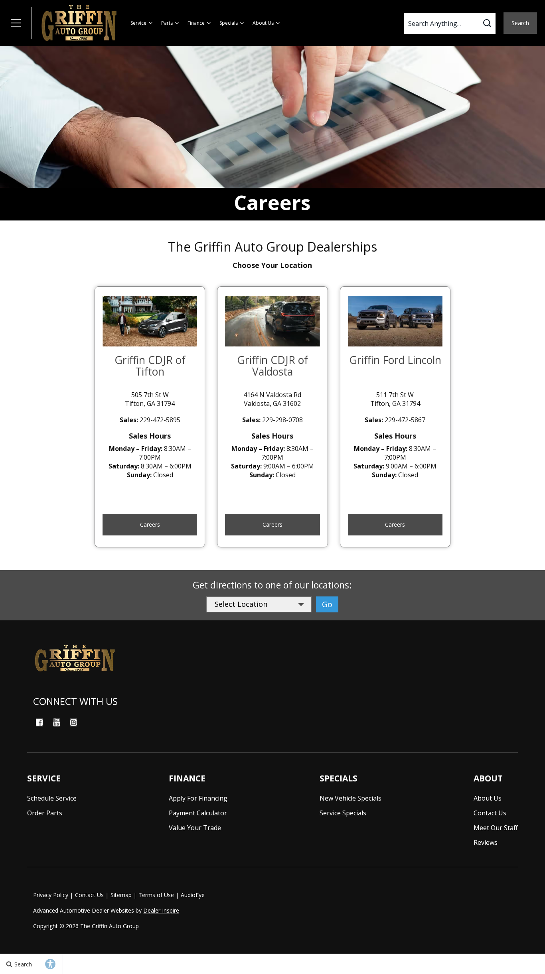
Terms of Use (156, 895)
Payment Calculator (198, 813)
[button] (16, 23)
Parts (167, 23)
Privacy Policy (50, 895)
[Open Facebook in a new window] (39, 722)
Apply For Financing (198, 798)
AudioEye (193, 895)
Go (327, 604)
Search (520, 23)
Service (138, 23)
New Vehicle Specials (350, 798)
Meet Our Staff (496, 827)
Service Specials (343, 813)
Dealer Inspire (161, 910)
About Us (263, 23)
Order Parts (44, 813)
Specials (228, 23)
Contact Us (490, 813)
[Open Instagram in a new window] (73, 722)
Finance (196, 23)
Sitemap (121, 895)
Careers (150, 524)
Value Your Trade (195, 827)
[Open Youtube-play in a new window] (56, 722)
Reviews (486, 842)
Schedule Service (52, 798)
